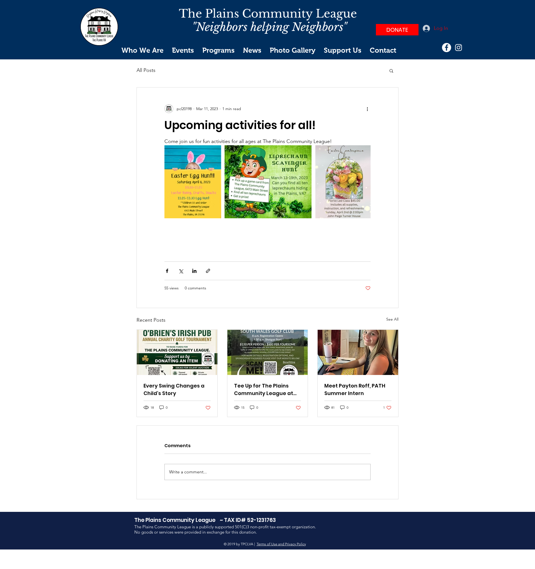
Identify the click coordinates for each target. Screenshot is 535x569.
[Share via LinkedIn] (194, 270)
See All (392, 319)
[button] (391, 70)
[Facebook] (446, 47)
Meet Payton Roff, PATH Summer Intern (354, 389)
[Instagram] (458, 47)
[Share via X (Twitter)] (180, 270)
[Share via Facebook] (167, 270)
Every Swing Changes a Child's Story (174, 389)
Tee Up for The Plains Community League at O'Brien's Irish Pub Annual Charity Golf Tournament (266, 389)
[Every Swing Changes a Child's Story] (177, 352)
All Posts (146, 70)
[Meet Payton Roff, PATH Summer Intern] (358, 352)
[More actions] (367, 108)
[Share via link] (208, 270)
